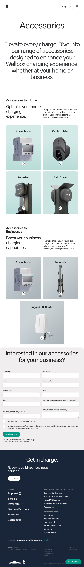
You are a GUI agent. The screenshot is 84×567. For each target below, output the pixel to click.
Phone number (47, 381)
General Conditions (49, 547)
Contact (14, 478)
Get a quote (73, 562)
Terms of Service (20, 441)
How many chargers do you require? (59, 400)
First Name (6, 371)
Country (6, 400)
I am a (44, 390)
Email (5, 381)
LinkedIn (25, 549)
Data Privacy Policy (29, 421)
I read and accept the (21, 421)
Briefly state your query (54, 410)
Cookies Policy (48, 551)
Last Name (46, 371)
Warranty (46, 555)
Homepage (11, 540)
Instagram (18, 549)
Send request (11, 434)
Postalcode (7, 390)
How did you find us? (14, 412)
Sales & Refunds (48, 553)
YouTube (10, 549)
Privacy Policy (7, 441)
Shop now (66, 7)
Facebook (33, 549)
